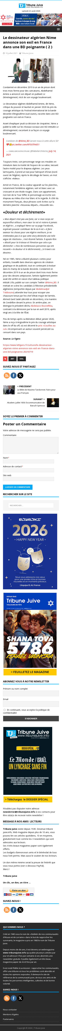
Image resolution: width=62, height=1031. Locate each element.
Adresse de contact (12, 466)
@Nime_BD (24, 140)
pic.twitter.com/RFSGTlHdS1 (25, 144)
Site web (7, 475)
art (12, 358)
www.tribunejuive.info (14, 952)
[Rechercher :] (31, 505)
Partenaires (8, 1019)
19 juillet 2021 (11, 53)
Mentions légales (11, 1014)
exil (22, 358)
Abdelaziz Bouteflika (41, 305)
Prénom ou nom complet (15, 688)
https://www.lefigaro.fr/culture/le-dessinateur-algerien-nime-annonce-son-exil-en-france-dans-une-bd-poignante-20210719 (29, 348)
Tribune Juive (27, 53)
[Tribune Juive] (31, 8)
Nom (5, 457)
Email (5, 699)
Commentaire (9, 435)
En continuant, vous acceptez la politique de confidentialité (26, 711)
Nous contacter (10, 1009)
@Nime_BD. (51, 282)
